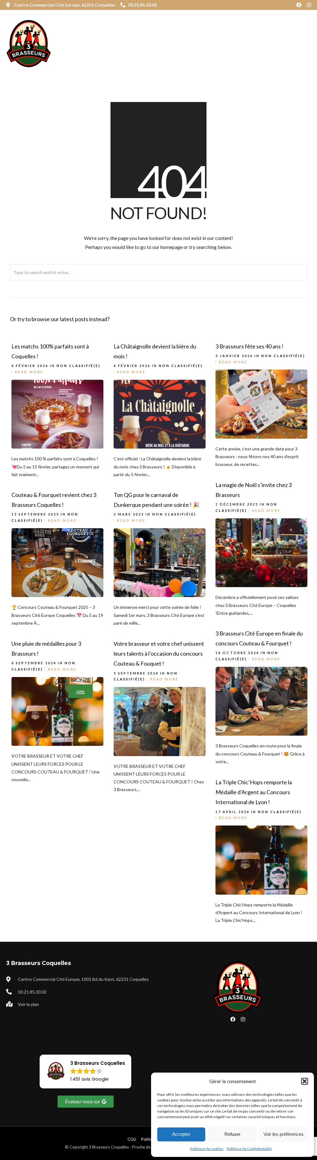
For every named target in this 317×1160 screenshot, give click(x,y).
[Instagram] (309, 5)
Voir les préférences (283, 1134)
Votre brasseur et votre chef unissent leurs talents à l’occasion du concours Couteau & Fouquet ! (159, 653)
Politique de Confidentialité (249, 1148)
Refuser (232, 1134)
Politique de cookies (207, 1148)
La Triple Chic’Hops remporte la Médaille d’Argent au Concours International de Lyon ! (253, 792)
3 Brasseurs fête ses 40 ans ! (249, 346)
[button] (305, 1081)
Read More (29, 372)
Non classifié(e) (79, 366)
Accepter (181, 1134)
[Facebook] (299, 5)
